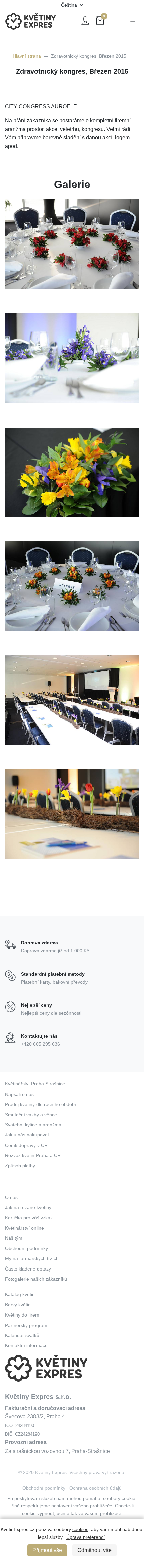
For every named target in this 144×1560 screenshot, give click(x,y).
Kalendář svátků (22, 1335)
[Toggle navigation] (134, 21)
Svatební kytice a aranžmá (33, 1124)
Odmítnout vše (94, 1550)
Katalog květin (20, 1294)
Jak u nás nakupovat (27, 1135)
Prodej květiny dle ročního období (40, 1104)
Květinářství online (24, 1228)
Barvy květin (18, 1304)
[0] (100, 22)
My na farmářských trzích (32, 1258)
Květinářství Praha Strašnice (35, 1083)
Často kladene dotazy (28, 1269)
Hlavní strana (27, 56)
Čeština (69, 5)
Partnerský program (26, 1325)
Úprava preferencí (85, 1537)
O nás (11, 1197)
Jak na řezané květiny (28, 1207)
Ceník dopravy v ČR (26, 1145)
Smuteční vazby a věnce (31, 1114)
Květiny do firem (22, 1315)
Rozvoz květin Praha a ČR (33, 1155)
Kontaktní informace (26, 1345)
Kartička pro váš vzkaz (29, 1217)
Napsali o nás (19, 1094)
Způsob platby (20, 1165)
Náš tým (13, 1238)
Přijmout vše (47, 1550)
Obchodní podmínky (26, 1248)
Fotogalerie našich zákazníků (36, 1279)
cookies (80, 1529)
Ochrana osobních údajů (95, 1488)
